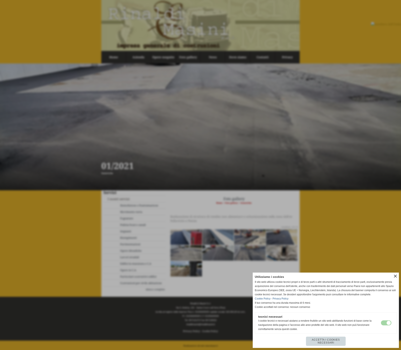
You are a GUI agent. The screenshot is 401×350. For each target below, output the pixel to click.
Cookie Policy (262, 298)
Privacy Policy (280, 298)
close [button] (395, 276)
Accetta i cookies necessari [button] (326, 341)
